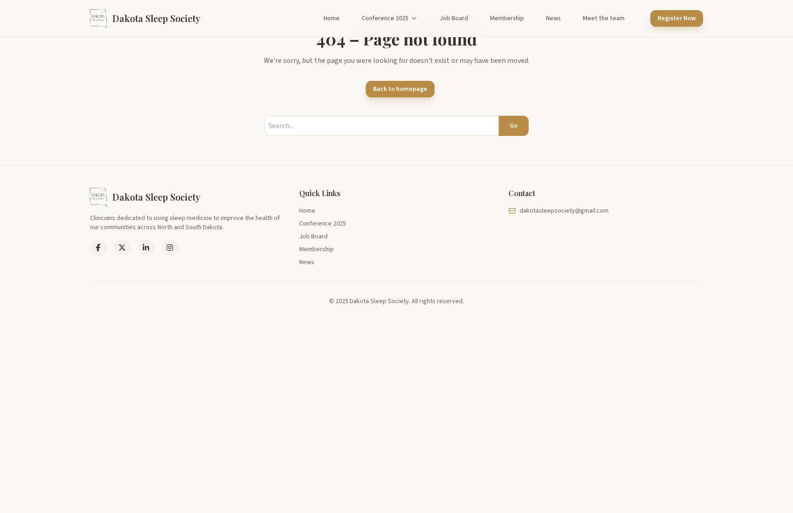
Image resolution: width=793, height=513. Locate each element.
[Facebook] (98, 247)
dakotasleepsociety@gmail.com (564, 210)
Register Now (677, 18)
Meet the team (604, 18)
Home (332, 18)
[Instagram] (170, 247)
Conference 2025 (385, 18)
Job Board (454, 18)
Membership (507, 18)
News (553, 18)
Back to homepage (400, 89)
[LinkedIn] (122, 247)
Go (514, 125)
